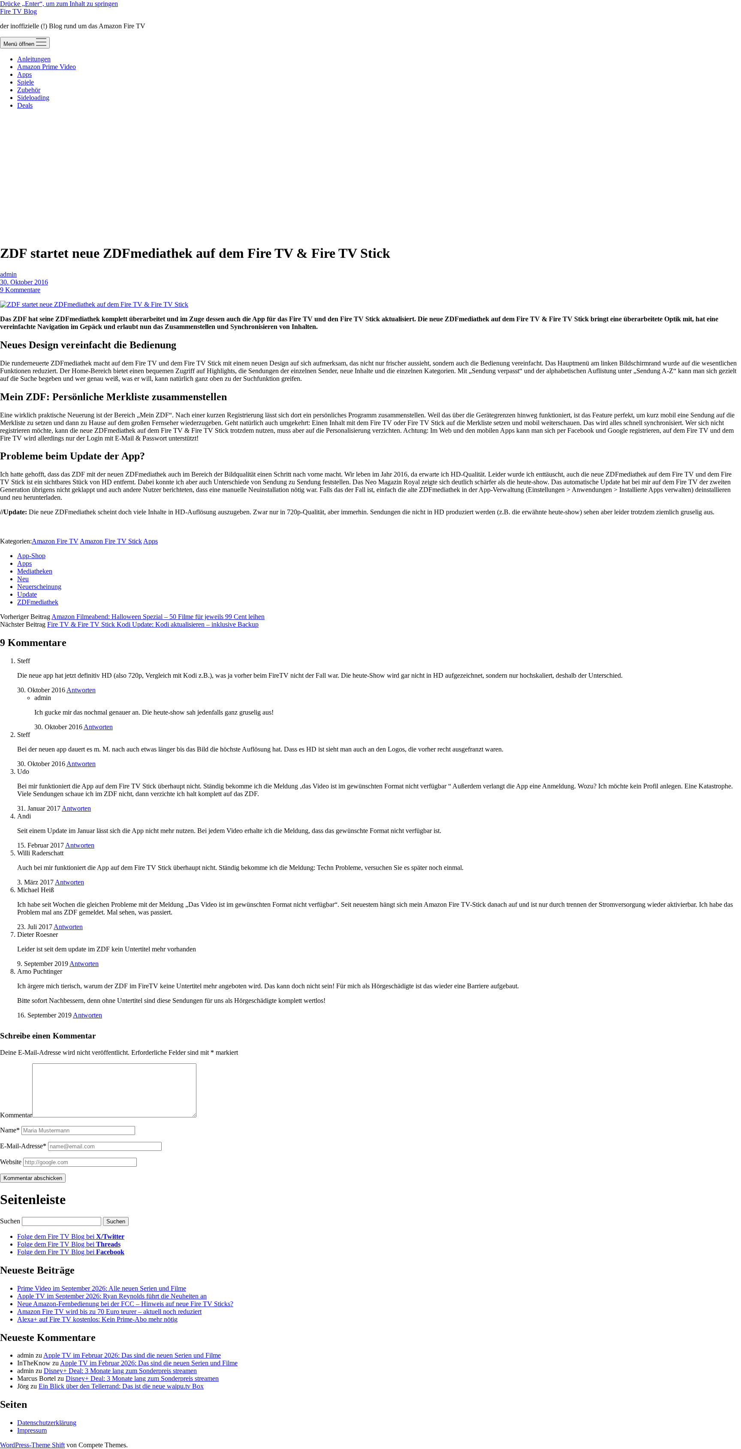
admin (8, 274)
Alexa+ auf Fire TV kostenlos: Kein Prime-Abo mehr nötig (97, 1319)
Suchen (10, 1221)
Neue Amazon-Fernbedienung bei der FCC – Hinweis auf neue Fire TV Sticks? (125, 1303)
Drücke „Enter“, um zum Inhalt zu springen (59, 3)
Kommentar (16, 1115)
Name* (10, 1130)
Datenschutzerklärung (46, 1422)
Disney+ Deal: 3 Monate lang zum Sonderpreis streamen (120, 1370)
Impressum (32, 1430)
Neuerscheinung (39, 586)
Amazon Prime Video (46, 66)
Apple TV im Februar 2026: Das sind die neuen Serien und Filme (132, 1355)
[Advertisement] (370, 176)
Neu (23, 579)
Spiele (25, 82)
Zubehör (28, 90)
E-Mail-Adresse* (23, 1146)
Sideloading (33, 97)
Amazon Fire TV (55, 541)
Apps (24, 74)
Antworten (81, 690)
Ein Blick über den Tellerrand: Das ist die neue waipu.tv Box (121, 1386)
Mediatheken (34, 571)
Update (27, 594)
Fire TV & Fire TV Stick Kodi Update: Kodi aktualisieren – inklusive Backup (153, 624)
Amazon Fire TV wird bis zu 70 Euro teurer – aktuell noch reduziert (109, 1311)
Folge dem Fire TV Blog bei (70, 1236)
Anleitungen (34, 59)
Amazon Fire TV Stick (111, 541)
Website (10, 1161)
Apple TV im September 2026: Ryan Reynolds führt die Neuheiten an (112, 1296)
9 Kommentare (20, 289)
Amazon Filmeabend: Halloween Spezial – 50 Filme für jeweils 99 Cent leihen (158, 616)
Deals (25, 105)
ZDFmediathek (37, 602)
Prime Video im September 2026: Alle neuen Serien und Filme (101, 1288)
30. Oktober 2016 (24, 282)
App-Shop (31, 555)
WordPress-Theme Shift (32, 1445)
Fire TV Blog (18, 11)
